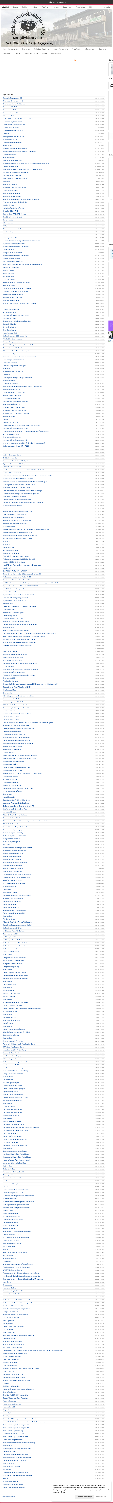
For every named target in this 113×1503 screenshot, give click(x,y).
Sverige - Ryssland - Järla (11, 1312)
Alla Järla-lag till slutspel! (11, 1083)
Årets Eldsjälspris (8, 1413)
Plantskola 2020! (8, 604)
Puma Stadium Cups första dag (13, 1431)
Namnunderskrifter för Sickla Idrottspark (15, 461)
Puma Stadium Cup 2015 (11, 1240)
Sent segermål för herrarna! (11, 1020)
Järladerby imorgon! (9, 1181)
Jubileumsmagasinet (9, 1338)
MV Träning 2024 (8, 276)
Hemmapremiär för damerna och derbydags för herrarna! (21, 669)
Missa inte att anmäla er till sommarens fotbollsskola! (20, 357)
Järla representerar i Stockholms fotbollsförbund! (18, 729)
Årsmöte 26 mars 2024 (10, 285)
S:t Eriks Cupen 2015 (9, 1210)
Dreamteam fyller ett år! (10, 934)
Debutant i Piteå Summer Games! (13, 1094)
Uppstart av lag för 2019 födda (12, 160)
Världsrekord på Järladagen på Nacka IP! (16, 708)
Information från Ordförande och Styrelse (16, 315)
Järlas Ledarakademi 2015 (11, 952)
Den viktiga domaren (9, 1246)
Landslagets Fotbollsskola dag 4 (13, 1112)
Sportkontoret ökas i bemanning (13, 294)
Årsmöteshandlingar (9, 380)
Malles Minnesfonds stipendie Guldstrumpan (17, 1457)
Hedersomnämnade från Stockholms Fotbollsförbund (19, 758)
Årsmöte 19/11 (7, 541)
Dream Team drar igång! (10, 1213)
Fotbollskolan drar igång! (10, 681)
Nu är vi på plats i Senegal (11, 1466)
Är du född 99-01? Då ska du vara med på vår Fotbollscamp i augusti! (25, 1422)
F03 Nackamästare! (9, 919)
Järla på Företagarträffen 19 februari (14, 1460)
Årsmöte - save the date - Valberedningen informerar (19, 303)
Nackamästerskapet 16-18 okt (12, 928)
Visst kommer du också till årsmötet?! (15, 862)
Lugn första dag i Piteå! (10, 1091)
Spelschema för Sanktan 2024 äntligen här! (16, 282)
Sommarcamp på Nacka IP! (12, 389)
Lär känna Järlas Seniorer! (11, 711)
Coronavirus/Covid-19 (9, 610)
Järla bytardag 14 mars (10, 615)
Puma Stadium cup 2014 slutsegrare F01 (16, 1428)
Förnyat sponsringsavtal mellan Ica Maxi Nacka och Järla (21, 425)
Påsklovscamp (7, 145)
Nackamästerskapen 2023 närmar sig (15, 336)
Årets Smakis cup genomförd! (12, 660)
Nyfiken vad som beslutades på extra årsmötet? (18, 1264)
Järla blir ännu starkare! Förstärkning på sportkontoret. (20, 624)
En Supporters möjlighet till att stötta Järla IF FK (18, 806)
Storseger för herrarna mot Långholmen (15, 1002)
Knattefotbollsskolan (9, 1169)
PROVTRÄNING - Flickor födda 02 (14, 961)
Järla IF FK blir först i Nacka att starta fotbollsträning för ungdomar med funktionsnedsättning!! (33, 1350)
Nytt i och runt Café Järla (11, 434)
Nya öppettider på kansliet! (11, 1216)
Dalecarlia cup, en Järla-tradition (13, 229)
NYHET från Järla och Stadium (13, 1270)
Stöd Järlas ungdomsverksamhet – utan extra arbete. (20, 642)
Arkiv (90, 7)
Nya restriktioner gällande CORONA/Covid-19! (17, 538)
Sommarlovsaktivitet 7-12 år (12, 1243)
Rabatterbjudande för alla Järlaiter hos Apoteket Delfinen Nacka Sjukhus (26, 821)
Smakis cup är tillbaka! (10, 363)
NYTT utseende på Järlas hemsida (14, 883)
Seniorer (35, 7)
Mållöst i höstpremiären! (10, 1059)
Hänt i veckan (7, 987)
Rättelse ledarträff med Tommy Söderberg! (16, 737)
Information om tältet (9, 318)
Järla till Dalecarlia (8, 797)
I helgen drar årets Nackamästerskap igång (16, 767)
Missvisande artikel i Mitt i (11, 699)
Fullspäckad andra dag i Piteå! (12, 1086)
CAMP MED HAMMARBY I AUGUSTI (15, 571)
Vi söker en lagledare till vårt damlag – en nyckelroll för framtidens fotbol (26, 163)
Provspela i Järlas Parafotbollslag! (14, 407)
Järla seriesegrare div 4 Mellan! (13, 702)
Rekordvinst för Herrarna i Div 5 (13, 101)
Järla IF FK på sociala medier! (12, 1136)
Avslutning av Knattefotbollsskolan (14, 931)
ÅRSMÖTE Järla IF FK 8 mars (12, 880)
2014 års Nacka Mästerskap (12, 1356)
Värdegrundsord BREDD (10, 776)
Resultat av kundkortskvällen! (12, 746)
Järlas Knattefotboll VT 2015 (12, 1234)
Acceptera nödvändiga (84, 1496)
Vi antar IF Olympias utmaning (12, 1341)
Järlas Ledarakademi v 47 (11, 904)
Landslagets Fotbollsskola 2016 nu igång (16, 803)
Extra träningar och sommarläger (13, 360)
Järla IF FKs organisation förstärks (14, 1487)
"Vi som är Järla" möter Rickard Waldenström (17, 922)
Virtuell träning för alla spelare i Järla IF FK (16, 580)
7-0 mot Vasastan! (8, 1187)
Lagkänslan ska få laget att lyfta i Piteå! (15, 1097)
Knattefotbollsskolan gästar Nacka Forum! (16, 877)
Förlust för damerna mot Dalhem (13, 1005)
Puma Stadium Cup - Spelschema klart (15, 1437)
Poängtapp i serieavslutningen (12, 964)
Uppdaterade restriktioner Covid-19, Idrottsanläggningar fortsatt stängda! (26, 529)
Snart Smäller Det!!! (9, 1332)
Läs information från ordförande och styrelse (17, 288)
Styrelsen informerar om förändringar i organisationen (20, 464)
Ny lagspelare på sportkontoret (12, 253)
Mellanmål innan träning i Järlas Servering (16, 1207)
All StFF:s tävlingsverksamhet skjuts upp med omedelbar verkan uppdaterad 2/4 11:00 (30, 583)
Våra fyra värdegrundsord (11, 782)
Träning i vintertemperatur (11, 309)
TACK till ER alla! (8, 1329)
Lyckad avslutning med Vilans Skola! (14, 1163)
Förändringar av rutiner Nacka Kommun (15, 1353)
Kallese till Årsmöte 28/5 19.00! (13, 618)
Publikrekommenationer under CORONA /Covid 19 (19, 559)
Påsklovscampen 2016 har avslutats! (14, 836)
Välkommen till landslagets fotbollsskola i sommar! (19, 675)
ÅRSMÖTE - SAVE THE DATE (13, 467)
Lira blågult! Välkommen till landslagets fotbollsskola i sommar (23, 502)
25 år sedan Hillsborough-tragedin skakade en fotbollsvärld (21, 1419)
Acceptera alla (101, 1496)
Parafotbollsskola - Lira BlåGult (13, 372)
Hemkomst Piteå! (8, 1077)
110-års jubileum (8, 223)
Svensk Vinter (7, 1285)
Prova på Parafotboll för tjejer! (12, 348)
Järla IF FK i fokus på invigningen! (14, 1088)
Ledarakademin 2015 (9, 1017)
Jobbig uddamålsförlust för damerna (14, 958)
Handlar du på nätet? (9, 1463)
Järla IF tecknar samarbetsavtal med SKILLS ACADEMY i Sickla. (24, 470)
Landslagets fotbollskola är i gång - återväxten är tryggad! (21, 1127)
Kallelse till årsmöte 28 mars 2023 (13, 392)
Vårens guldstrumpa (9, 1401)
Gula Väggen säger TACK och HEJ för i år (16, 800)
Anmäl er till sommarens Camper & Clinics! (16, 488)
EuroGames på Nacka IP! (11, 1065)
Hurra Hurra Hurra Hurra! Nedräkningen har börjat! (18, 1335)
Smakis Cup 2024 (8, 270)
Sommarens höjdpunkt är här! (12, 122)
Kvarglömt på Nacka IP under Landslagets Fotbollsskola (21, 1368)
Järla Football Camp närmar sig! (13, 1068)
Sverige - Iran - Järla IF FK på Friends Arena (17, 1231)
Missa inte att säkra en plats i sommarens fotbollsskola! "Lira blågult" (25, 482)
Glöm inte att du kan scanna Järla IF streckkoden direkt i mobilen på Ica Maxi (28, 476)
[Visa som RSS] (75, 60)
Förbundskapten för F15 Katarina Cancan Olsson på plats (21, 1273)
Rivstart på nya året (9, 416)
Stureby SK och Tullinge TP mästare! (15, 827)
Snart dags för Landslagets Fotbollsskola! (16, 1205)
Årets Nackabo (7, 1282)
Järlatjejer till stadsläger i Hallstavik (14, 1377)
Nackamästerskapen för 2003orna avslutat (16, 1300)
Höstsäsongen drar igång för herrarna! (15, 1062)
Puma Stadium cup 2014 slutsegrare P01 (16, 1425)
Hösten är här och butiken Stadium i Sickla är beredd (20, 755)
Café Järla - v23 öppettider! (11, 1386)
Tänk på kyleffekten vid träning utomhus (15, 1472)
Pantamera (6, 369)
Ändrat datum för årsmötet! (11, 553)
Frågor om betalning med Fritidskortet (15, 148)
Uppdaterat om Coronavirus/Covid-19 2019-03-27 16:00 (20, 586)
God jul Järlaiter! (8, 220)
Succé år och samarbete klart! (12, 217)
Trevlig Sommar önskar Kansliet (13, 1074)
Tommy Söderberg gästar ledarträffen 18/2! (16, 740)
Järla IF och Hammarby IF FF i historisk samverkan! (19, 607)
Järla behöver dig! (8, 547)
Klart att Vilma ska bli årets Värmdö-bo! (15, 1398)
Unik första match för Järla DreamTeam (15, 809)
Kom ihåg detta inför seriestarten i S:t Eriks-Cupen (19, 485)
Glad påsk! (6, 375)
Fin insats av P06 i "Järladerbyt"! (13, 1172)
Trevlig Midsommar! (9, 1106)
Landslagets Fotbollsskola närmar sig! (15, 1145)
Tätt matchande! (8, 1080)
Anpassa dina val (59, 1496)
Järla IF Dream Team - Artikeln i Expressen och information (22, 565)
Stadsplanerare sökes (10, 892)
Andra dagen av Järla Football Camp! (14, 1050)
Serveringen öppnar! (9, 1228)
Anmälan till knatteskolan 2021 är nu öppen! (17, 520)
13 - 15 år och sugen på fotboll (12, 791)
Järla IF (6, 7)
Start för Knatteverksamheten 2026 (14, 125)
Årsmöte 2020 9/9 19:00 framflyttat (14, 562)
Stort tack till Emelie (9, 324)
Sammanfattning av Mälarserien (13, 113)
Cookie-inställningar (8, 1496)
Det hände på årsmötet (10, 458)
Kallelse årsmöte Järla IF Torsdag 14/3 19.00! (17, 645)
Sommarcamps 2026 (9, 110)
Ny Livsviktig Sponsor (10, 779)
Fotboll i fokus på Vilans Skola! (13, 1193)
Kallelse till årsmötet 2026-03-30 (13, 131)
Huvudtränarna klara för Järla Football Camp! (17, 1157)
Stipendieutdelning (8, 157)
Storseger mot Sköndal (10, 1011)
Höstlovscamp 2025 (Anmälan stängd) (15, 178)
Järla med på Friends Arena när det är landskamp (18, 1389)
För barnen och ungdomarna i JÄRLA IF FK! (17, 577)
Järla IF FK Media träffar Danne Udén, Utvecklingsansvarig (21, 1008)
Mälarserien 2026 (8, 116)
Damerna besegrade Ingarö (11, 1115)
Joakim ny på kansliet (10, 651)
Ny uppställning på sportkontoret (13, 342)
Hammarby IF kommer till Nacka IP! (14, 850)
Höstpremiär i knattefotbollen (12, 785)
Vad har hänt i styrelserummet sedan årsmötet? (18, 345)
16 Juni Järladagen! (9, 666)
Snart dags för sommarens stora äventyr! (16, 630)
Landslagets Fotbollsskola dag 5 (13, 1109)
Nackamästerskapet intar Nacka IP (14, 946)
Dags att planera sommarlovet (12, 871)
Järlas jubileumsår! (9, 1407)
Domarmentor (7, 181)
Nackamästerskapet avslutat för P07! (15, 943)
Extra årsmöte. (7, 693)
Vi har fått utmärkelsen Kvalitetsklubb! (15, 202)
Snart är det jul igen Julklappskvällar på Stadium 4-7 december (23, 1279)
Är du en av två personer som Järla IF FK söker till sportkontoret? (24, 443)
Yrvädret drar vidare (9, 752)
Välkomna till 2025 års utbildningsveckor (16, 172)
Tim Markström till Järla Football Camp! (15, 1130)
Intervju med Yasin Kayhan (11, 839)
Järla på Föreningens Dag (11, 967)
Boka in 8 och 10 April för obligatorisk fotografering (19, 1443)
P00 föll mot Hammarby (10, 1142)
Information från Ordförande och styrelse (16, 247)
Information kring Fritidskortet (12, 175)
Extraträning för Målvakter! (11, 398)
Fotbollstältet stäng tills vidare (12, 339)
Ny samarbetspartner (9, 886)
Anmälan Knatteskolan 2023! (12, 395)
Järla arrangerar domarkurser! (12, 731)
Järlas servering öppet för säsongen (14, 366)
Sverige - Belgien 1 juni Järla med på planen (17, 1380)
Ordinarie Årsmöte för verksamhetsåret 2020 (17, 499)
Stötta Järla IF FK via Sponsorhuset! (14, 187)
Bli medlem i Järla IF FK (10, 211)
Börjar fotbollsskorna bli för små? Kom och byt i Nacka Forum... (23, 386)
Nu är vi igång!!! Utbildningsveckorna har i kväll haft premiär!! (22, 169)
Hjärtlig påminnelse (9, 226)
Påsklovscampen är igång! (11, 842)
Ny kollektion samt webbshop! (12, 505)
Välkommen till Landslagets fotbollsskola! (16, 726)
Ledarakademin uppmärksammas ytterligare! (17, 895)
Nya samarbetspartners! (10, 550)
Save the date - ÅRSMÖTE (11, 404)
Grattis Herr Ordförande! (10, 1133)
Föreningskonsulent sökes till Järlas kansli (16, 1267)
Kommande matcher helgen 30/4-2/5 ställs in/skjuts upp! (21, 493)
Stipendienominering (9, 330)
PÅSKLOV (6, 845)
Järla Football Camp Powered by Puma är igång (18, 788)
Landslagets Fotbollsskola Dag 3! (13, 1124)
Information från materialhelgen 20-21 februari (17, 848)
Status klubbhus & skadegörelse (13, 517)
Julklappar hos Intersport (11, 422)
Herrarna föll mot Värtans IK (12, 993)
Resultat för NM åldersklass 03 (13, 1306)
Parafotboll (45, 7)
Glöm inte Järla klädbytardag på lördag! (15, 598)
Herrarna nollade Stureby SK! (12, 1178)
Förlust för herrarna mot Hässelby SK (15, 1139)
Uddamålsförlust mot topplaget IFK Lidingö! (16, 1032)
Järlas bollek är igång (9, 984)
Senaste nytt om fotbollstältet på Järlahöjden (17, 321)
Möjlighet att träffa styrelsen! (12, 859)
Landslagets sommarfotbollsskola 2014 (15, 1454)
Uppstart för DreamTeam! (11, 1053)
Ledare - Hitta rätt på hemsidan (13, 1440)
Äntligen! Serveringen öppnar (12, 455)
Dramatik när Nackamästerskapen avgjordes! (17, 925)
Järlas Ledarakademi (9, 1288)
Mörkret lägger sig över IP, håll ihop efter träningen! (19, 696)
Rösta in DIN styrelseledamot (12, 856)
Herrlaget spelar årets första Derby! (14, 672)
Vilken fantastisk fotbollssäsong (13, 1484)
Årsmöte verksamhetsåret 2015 (13, 853)
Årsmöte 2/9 (7, 568)
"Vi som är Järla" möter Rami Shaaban (15, 978)
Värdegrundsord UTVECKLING (12, 770)
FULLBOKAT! (7, 889)
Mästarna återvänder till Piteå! (12, 1100)
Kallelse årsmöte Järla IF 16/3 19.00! (14, 734)
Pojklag (24, 7)
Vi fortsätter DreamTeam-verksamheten (15, 1315)
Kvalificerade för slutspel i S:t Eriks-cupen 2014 (18, 1303)
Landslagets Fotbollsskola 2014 (13, 1374)
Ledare (56, 7)
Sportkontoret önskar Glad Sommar (14, 104)
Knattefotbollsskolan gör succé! (13, 1219)
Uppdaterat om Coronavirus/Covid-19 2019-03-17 (18, 595)
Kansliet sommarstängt (10, 1362)
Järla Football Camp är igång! (12, 1056)
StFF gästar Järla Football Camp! (13, 1047)
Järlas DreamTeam (9, 1297)
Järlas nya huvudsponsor (11, 354)
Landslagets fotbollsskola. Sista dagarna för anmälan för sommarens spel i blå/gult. (29, 633)
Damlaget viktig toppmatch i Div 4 (13, 98)
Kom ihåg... (6, 1416)
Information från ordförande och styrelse (15, 401)
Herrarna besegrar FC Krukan (12, 1121)
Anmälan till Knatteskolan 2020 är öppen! (16, 621)
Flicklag (15, 7)
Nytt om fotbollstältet (9, 312)
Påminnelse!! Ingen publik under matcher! (16, 556)
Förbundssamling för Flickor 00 (13, 1291)
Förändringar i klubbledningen (12, 749)
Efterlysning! (7, 1261)
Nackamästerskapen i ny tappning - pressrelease (18, 1202)
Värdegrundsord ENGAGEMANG (13, 761)
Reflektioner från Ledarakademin (13, 898)
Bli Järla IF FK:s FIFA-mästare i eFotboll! (16, 413)
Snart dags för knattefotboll (11, 818)
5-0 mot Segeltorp (8, 990)
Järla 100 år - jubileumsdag (11, 1359)
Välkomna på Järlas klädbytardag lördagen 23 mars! (19, 639)
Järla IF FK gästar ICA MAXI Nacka (14, 972)
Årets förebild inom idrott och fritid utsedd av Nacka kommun (22, 264)
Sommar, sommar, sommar (11, 193)
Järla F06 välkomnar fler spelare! (13, 589)
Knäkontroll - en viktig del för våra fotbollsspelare (18, 1196)
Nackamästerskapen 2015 (11, 949)
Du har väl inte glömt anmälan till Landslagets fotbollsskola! (22, 574)
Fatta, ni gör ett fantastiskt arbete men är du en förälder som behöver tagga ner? (28, 723)
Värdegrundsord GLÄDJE (11, 764)
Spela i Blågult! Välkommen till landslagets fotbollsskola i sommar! (24, 636)
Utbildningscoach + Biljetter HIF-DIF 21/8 (16, 446)
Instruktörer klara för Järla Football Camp (16, 1154)
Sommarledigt (7, 794)
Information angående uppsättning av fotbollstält (18, 743)
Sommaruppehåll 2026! (10, 107)
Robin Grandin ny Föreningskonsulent (15, 1252)
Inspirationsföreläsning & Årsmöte (13, 208)
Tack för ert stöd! (8, 250)
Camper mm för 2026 (9, 154)
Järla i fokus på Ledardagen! (12, 901)
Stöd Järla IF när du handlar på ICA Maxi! (16, 705)
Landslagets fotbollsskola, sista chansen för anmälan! (20, 663)
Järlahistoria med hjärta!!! (11, 166)
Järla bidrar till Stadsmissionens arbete (15, 975)
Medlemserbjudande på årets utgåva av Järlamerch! (19, 151)
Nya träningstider (8, 1255)
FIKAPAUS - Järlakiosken (11, 267)
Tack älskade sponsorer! (10, 232)
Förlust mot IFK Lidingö (10, 1184)
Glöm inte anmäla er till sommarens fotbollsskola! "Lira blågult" (23, 491)
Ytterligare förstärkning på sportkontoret (15, 291)
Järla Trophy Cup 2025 (10, 238)
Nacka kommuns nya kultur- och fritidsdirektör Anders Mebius (22, 773)
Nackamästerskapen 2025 (11, 184)
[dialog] (81, 1491)
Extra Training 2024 (9, 279)
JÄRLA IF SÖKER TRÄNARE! (12, 473)
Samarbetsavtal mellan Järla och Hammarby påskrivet (20, 535)
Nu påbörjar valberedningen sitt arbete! (15, 654)
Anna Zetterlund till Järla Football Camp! (15, 1071)
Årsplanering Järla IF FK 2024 (12, 297)
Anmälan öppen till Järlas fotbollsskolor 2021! (17, 511)
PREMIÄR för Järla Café (10, 824)
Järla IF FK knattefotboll (10, 1222)
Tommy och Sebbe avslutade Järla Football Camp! (19, 1044)
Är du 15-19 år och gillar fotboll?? (13, 1344)
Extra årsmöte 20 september (12, 437)
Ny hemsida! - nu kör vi (10, 1481)
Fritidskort (6, 134)
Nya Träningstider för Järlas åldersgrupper (16, 1237)
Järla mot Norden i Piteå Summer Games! (16, 1160)
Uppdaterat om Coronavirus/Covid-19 (14, 601)
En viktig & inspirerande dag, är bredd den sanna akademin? (22, 241)
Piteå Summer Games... (10, 1365)
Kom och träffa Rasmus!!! (11, 128)
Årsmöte (5, 1249)
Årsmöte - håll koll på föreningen (13, 868)
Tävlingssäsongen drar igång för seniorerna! (17, 874)
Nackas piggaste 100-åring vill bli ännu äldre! (17, 1448)
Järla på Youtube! (8, 1023)
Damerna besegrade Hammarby (13, 833)
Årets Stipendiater (8, 1321)
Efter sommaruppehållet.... (11, 190)
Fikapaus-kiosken (8, 273)
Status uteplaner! (8, 627)
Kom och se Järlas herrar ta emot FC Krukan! (17, 714)
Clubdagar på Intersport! (10, 383)
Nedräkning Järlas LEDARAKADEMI (14, 910)
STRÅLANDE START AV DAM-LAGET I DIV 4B (18, 119)
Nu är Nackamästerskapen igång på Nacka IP (17, 1309)
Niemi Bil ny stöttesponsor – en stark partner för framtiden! (21, 199)
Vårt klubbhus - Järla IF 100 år (12, 1347)
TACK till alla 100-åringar (11, 1318)
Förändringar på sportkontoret (12, 142)
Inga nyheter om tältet (10, 333)
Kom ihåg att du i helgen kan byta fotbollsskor (17, 377)
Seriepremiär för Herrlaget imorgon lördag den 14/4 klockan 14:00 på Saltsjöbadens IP (30, 684)
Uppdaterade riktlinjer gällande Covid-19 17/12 (17, 532)
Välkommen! (7, 1469)
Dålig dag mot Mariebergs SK (12, 1175)
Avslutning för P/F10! (9, 937)
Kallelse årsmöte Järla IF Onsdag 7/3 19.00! (17, 687)
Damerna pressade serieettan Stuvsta (15, 1151)
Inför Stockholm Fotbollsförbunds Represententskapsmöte (21, 1276)
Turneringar (67, 7)
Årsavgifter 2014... (9, 1445)
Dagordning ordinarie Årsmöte (12, 865)
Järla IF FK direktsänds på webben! (14, 1029)
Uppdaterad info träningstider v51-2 (14, 244)
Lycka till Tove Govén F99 (11, 1294)
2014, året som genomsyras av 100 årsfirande (17, 1475)
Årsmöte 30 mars (8, 205)
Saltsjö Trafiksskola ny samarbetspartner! (16, 1190)
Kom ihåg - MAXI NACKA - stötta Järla (15, 1395)
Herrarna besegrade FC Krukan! (13, 1041)
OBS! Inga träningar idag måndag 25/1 (15, 514)
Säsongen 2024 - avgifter (11, 300)
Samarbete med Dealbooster (12, 196)
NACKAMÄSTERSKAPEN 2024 (13, 261)
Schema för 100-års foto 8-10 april (13, 1434)
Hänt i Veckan (7, 916)
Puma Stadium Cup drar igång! (12, 830)
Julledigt (5, 419)
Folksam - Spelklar (9, 996)
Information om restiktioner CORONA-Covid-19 (18, 479)
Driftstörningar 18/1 (9, 526)
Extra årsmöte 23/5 (9, 678)
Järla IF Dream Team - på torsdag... (14, 1326)
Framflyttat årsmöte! (9, 592)
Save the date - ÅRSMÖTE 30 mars (14, 214)
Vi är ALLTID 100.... (9, 1371)
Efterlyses (6, 1383)
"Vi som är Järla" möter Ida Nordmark (15, 815)
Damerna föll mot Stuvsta (11, 1035)
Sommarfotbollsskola (9, 1392)
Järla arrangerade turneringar (12, 1404)
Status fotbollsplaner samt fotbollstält (15, 523)
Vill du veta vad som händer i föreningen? (16, 351)
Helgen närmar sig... (9, 1410)
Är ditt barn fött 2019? (10, 139)
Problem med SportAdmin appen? (13, 612)
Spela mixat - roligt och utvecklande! (14, 496)
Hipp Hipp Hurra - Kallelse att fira (13, 137)
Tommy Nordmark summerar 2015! (14, 913)
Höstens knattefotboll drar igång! (13, 657)
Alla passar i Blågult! (9, 812)
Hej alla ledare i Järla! (10, 690)
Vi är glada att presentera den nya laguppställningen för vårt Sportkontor (26, 431)
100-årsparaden (8, 1324)
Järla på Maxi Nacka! (9, 1451)
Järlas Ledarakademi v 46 (11, 907)
